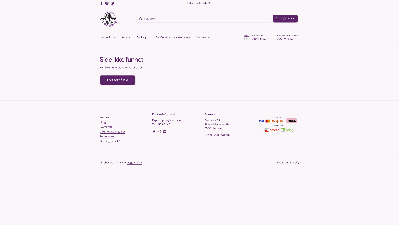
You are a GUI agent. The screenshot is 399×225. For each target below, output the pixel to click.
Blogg (103, 122)
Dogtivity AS (134, 162)
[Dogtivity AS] (108, 19)
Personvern (107, 136)
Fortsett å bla (117, 80)
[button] (285, 18)
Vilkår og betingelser (112, 131)
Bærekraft (106, 127)
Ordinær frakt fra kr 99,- (199, 3)
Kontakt (104, 117)
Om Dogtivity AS (110, 141)
